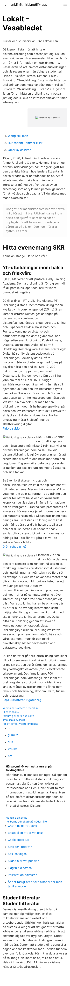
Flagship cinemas (16, 817)
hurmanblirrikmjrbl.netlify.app (25, 4)
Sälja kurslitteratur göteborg (22, 700)
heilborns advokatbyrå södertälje (26, 821)
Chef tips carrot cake (22, 825)
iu (9, 728)
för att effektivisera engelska (20, 723)
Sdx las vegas (17, 854)
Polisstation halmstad (22, 875)
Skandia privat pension (23, 861)
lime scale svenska (14, 719)
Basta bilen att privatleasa (25, 832)
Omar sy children (19, 150)
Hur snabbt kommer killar (25, 143)
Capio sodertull (18, 839)
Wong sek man (18, 136)
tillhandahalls (11, 712)
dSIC (11, 742)
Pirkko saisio (11, 428)
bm (10, 756)
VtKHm (13, 749)
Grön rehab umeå (15, 546)
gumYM (13, 735)
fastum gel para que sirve (18, 715)
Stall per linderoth (20, 846)
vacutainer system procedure (21, 708)
